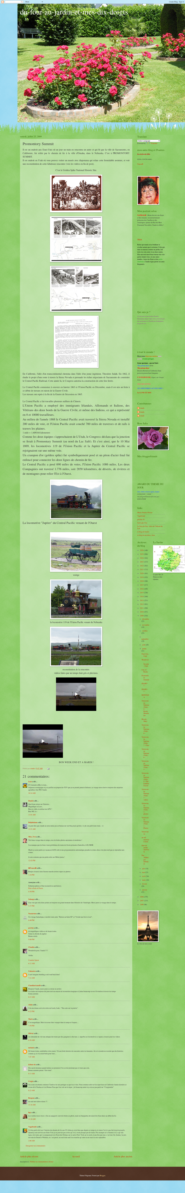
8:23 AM (31, 1090)
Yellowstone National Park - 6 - (145, 753)
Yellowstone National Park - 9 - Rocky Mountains (145, 708)
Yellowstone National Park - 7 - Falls (145, 741)
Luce (30, 781)
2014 (142, 596)
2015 (142, 592)
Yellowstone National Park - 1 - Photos (145, 822)
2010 (142, 612)
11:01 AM (31, 814)
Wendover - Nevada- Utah (145, 662)
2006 (142, 904)
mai (143, 872)
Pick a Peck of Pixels (35, 888)
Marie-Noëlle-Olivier (144, 512)
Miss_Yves (32, 836)
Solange (31, 899)
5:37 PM (31, 906)
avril (144, 876)
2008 (142, 897)
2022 (142, 565)
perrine (31, 928)
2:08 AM (31, 1140)
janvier (144, 890)
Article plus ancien (123, 1156)
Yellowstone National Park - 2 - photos (145, 808)
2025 (142, 554)
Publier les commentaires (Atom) (41, 1161)
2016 (142, 589)
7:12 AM (31, 978)
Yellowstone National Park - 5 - (145, 765)
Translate (154, 143)
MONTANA (145, 696)
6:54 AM (31, 1040)
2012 (142, 604)
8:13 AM (31, 1073)
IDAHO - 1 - (145, 690)
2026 (142, 550)
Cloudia (31, 947)
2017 (142, 585)
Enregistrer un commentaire (35, 1145)
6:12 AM (31, 963)
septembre (145, 639)
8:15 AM (31, 997)
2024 (142, 558)
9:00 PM (31, 939)
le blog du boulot (143, 532)
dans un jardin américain (145, 848)
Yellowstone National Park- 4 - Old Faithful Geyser (145, 779)
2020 (142, 573)
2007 (142, 900)
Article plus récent (29, 1156)
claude (142, 408)
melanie (31, 1047)
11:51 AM (31, 829)
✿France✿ (32, 868)
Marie (30, 1019)
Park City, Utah (145, 655)
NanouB (140, 164)
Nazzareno (32, 913)
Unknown (32, 971)
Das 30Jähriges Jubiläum (145, 859)
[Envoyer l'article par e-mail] (48, 768)
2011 (142, 608)
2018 (142, 581)
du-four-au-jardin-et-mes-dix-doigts (74, 12)
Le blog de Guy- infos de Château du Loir (150, 527)
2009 (142, 615)
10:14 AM (31, 793)
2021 (142, 569)
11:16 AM (31, 1104)
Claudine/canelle (34, 985)
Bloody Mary (144, 720)
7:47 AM (31, 1057)
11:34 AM (31, 1119)
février (144, 884)
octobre (144, 631)
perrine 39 (140, 519)
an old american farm (145, 839)
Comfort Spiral (33, 960)
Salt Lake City (142, 523)
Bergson (31, 1098)
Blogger (102, 1175)
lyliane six (32, 1064)
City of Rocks (145, 671)
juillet (144, 648)
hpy (29, 1112)
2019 (142, 577)
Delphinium (32, 822)
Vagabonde (32, 1126)
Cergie (30, 1081)
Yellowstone (145, 832)
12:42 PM (31, 860)
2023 (142, 562)
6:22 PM (31, 1011)
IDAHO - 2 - (145, 684)
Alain (30, 1004)
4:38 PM (31, 891)
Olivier (31, 1033)
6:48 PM (31, 920)
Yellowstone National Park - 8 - (145, 729)
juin (143, 868)
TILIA (139, 239)
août (144, 645)
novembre (145, 625)
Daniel (30, 801)
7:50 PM (31, 1025)
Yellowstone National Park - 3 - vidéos (145, 794)
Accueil (76, 1156)
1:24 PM (31, 875)
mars (144, 880)
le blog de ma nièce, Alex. (146, 535)
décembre (145, 619)
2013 (142, 600)
